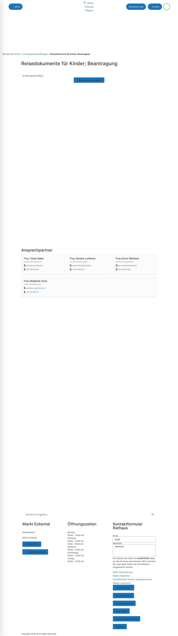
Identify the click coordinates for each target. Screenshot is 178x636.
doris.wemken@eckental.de (127, 266)
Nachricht (117, 543)
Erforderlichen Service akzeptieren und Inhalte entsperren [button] (132, 581)
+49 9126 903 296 (124, 269)
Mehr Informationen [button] (123, 572)
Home (18, 54)
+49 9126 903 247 (78, 269)
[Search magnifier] (152, 514)
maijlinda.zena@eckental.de (35, 288)
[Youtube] (29, 558)
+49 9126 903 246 (32, 269)
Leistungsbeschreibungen (35, 54)
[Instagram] (23, 558)
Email (115, 536)
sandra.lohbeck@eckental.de (81, 266)
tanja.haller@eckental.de (34, 266)
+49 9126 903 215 (32, 292)
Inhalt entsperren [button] (121, 575)
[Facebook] (26, 558)
